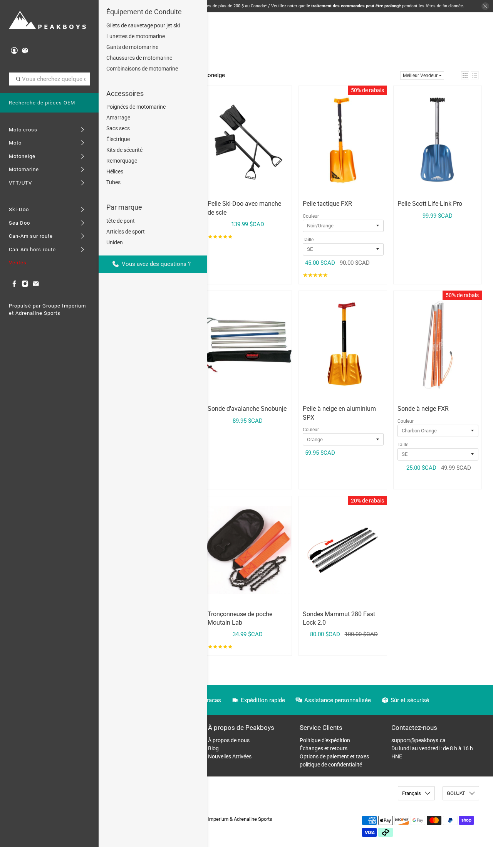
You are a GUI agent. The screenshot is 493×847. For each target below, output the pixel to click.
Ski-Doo (19, 209)
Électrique (118, 139)
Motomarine (24, 169)
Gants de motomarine (132, 47)
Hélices (114, 171)
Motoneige (22, 156)
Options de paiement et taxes (334, 756)
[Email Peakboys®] (35, 285)
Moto (15, 143)
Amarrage (118, 117)
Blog (213, 748)
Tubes (113, 182)
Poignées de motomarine (136, 107)
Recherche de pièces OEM (42, 103)
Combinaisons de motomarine (142, 69)
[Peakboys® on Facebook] (14, 285)
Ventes (18, 263)
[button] (465, 75)
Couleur (311, 216)
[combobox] (49, 79)
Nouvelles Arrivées (230, 756)
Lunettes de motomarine (135, 36)
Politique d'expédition (325, 740)
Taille (308, 239)
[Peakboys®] (47, 21)
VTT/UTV (20, 183)
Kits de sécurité (124, 150)
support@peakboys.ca (418, 740)
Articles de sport (125, 232)
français (411, 793)
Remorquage (121, 161)
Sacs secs (118, 128)
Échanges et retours (323, 748)
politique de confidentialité (331, 764)
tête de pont (120, 221)
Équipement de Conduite (144, 12)
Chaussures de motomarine (139, 58)
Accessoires (125, 93)
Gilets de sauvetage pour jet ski (143, 25)
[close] (485, 6)
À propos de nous (229, 740)
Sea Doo (19, 223)
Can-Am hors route (32, 249)
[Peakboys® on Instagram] (25, 285)
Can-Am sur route (31, 236)
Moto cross (23, 130)
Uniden (114, 242)
